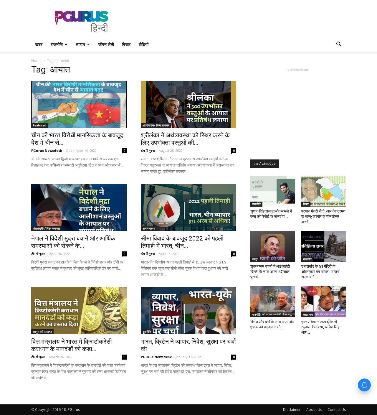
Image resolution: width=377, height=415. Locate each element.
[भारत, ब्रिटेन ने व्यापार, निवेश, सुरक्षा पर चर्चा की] (188, 310)
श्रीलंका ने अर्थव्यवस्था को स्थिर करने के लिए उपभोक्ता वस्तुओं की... (185, 139)
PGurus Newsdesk (46, 150)
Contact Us (337, 409)
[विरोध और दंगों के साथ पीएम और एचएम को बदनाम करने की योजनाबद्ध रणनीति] (272, 301)
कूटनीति (147, 332)
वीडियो (143, 44)
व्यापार (80, 44)
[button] (339, 45)
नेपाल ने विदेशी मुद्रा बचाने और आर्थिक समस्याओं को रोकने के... (73, 242)
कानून (255, 259)
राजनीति (57, 44)
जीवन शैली (106, 44)
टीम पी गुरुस (148, 150)
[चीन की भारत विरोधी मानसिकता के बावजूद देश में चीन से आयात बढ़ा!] (79, 104)
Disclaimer (292, 409)
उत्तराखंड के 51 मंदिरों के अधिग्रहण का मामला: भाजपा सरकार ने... (320, 271)
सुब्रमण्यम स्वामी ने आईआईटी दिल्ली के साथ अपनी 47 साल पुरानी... (270, 271)
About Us (314, 409)
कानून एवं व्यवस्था (42, 332)
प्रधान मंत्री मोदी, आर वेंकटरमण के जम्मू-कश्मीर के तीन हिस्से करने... (323, 216)
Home (36, 60)
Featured (39, 125)
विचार (126, 44)
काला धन (308, 314)
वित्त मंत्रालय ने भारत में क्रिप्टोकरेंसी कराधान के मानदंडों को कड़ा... (71, 345)
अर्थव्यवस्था (149, 228)
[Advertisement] (238, 21)
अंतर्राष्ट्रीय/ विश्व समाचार (156, 125)
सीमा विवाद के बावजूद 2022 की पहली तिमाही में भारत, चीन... (182, 242)
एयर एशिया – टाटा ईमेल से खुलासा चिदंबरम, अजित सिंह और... (320, 327)
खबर (38, 44)
